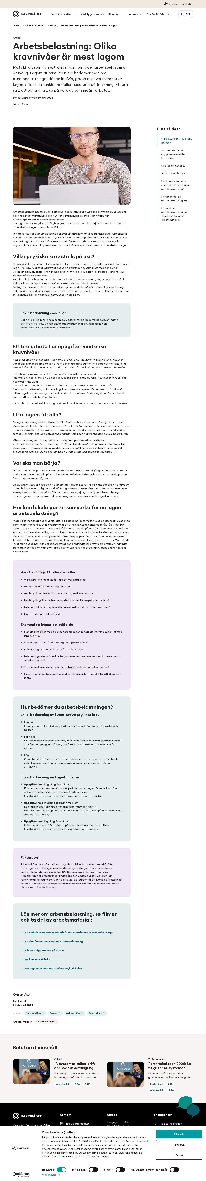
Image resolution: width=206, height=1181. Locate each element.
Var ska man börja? (173, 173)
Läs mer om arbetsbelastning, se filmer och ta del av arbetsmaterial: (174, 214)
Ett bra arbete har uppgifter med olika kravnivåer (173, 154)
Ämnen (133, 14)
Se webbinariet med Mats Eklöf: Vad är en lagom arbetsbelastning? (69, 932)
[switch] (93, 1169)
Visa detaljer (49, 1174)
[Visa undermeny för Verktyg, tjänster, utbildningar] (123, 14)
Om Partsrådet (156, 14)
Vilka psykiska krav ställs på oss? (176, 140)
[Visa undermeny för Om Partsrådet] (168, 14)
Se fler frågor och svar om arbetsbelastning (54, 941)
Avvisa (179, 1155)
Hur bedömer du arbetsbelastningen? (174, 198)
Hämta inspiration (60, 14)
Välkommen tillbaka (37, 959)
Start (16, 25)
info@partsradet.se (77, 1123)
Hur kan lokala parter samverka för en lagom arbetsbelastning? (175, 185)
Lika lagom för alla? (173, 165)
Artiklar (52, 25)
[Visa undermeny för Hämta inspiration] (75, 14)
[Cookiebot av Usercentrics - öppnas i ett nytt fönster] (21, 1174)
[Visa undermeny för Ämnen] (141, 14)
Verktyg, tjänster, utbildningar (101, 14)
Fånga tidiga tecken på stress (44, 950)
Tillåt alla (179, 1134)
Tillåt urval (179, 1144)
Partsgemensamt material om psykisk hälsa (53, 968)
